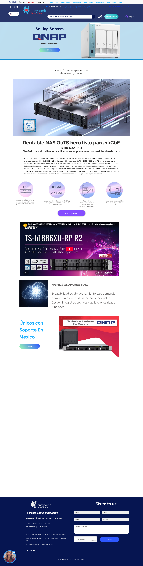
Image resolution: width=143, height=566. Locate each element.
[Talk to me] (9, 556)
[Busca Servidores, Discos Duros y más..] (93, 17)
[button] (100, 16)
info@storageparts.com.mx (119, 6)
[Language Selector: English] (13, 14)
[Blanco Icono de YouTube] (17, 7)
